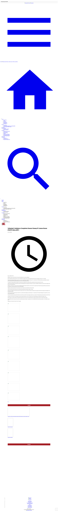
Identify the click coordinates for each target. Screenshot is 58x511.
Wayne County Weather (6, 134)
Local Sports (5, 125)
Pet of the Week (5, 132)
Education (4, 121)
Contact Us (3, 137)
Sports (3, 124)
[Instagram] (3, 224)
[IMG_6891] (14, 347)
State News (5, 123)
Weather (4, 133)
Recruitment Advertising (6, 139)
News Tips (3, 136)
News (2, 119)
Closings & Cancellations (6, 131)
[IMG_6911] (14, 311)
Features (3, 130)
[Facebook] (3, 223)
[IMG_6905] (14, 323)
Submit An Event (5, 129)
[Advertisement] (29, 448)
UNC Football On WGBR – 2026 (7, 126)
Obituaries (3, 127)
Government (5, 122)
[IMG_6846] (14, 390)
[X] (30, 498)
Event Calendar (4, 128)
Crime (4, 120)
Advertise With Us (5, 138)
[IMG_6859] (14, 370)
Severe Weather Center (6, 135)
